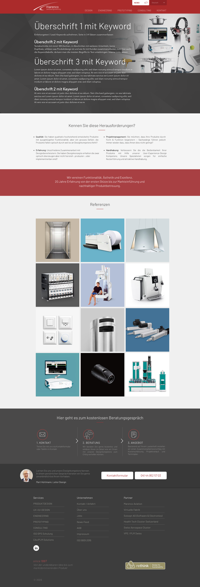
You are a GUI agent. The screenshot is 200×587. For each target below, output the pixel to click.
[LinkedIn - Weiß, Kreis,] (36, 548)
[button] (88, 10)
